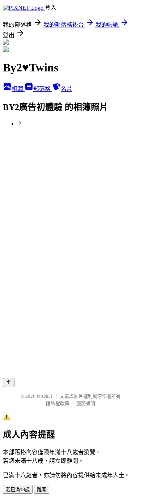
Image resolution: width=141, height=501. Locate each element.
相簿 (18, 89)
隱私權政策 (57, 403)
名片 (66, 89)
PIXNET (45, 396)
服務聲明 (85, 403)
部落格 (42, 89)
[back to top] (8, 382)
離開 (41, 489)
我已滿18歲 (18, 489)
